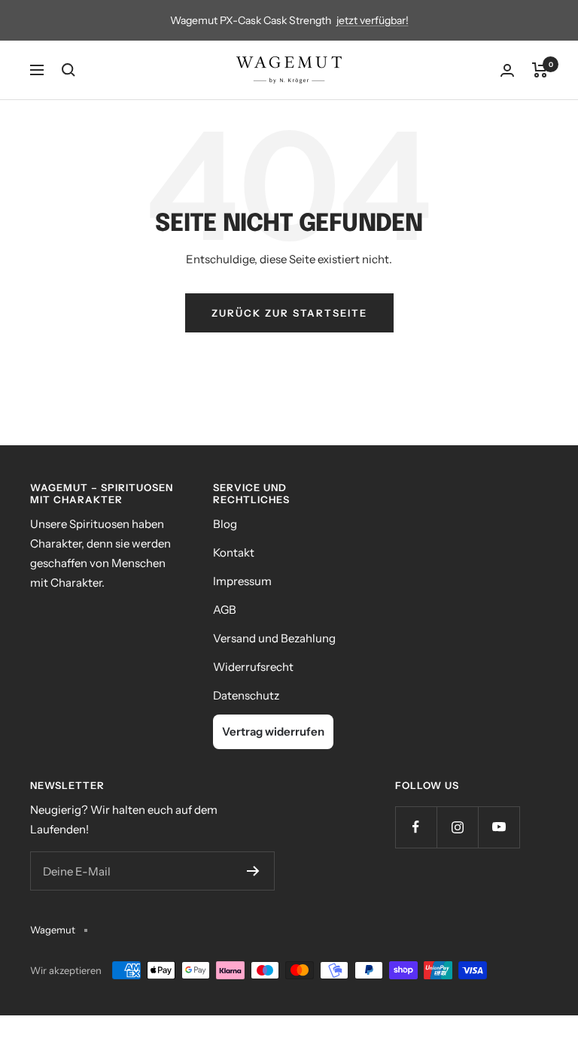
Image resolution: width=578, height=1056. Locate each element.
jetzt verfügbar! (372, 20)
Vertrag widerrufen (273, 731)
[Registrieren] (253, 871)
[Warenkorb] (540, 69)
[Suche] (68, 70)
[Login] (507, 70)
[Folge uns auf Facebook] (416, 827)
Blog (225, 524)
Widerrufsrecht (253, 667)
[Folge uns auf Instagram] (457, 827)
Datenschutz (246, 695)
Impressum (242, 581)
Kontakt (233, 552)
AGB (224, 609)
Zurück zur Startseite (289, 313)
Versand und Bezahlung (274, 638)
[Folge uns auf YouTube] (498, 827)
